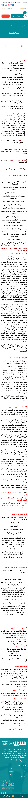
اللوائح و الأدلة (10, 774)
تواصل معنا (24, 777)
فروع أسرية (11, 769)
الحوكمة (25, 774)
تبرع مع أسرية (5, 16)
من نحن (25, 771)
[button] (25, 16)
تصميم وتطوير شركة (19, 796)
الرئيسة (25, 769)
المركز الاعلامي (10, 771)
